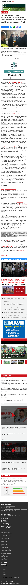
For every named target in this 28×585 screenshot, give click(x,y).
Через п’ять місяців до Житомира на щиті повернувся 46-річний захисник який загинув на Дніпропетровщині (13, 399)
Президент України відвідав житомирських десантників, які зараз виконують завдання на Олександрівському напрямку (14, 389)
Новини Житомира (6, 375)
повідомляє (7, 59)
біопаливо (10, 279)
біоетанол (6, 280)
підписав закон (21, 250)
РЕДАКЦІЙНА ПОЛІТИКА (4, 563)
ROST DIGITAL (16, 583)
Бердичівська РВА (16, 113)
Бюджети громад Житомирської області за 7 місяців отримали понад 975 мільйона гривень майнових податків (15, 309)
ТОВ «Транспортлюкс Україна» (8, 189)
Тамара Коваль (14, 510)
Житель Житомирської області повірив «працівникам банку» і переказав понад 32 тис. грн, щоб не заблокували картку (14, 384)
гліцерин (11, 280)
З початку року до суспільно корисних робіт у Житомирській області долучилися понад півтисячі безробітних (14, 300)
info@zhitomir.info (10, 506)
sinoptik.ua (16, 577)
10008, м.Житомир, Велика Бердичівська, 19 (16, 509)
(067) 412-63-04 (16, 515)
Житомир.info (11, 245)
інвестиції (5, 279)
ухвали (8, 240)
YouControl (20, 202)
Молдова (16, 280)
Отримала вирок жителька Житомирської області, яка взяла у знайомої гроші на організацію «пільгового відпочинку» (14, 379)
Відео (3, 339)
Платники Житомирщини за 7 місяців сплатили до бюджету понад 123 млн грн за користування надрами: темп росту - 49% (14, 304)
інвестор (21, 280)
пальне (24, 280)
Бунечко (16, 279)
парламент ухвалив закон (7, 246)
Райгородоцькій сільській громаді (10, 146)
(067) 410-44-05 (7, 507)
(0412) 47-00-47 (7, 515)
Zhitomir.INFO (8, 581)
